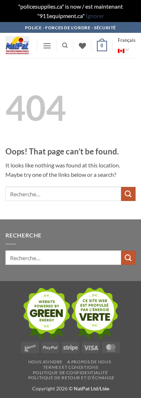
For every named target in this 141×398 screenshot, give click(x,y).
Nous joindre (45, 361)
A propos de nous (89, 361)
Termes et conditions (70, 367)
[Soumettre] (128, 194)
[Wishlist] (82, 46)
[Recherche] (65, 45)
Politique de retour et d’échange (71, 377)
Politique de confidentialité (70, 372)
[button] (47, 45)
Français (127, 40)
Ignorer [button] (95, 15)
